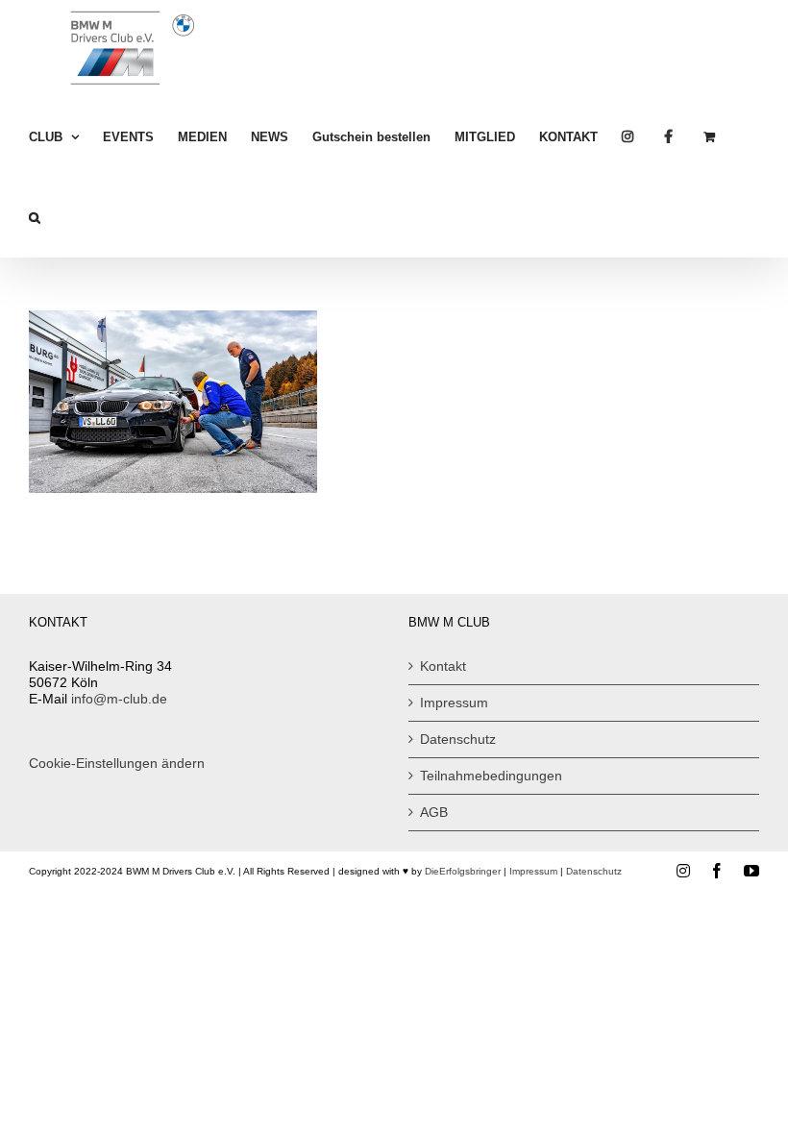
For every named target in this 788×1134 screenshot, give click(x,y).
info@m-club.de (119, 698)
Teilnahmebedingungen (491, 775)
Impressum (454, 702)
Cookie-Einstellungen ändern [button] (117, 763)
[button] (34, 217)
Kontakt (443, 666)
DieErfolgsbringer (463, 871)
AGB (434, 812)
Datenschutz (458, 739)
